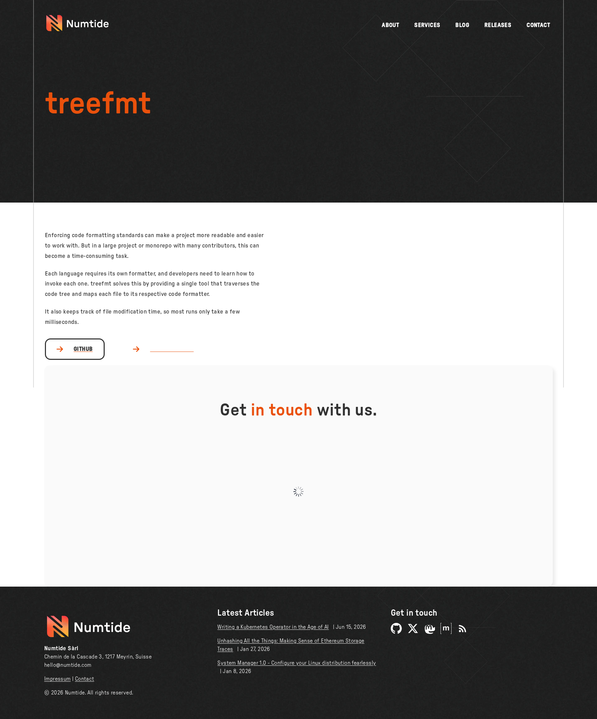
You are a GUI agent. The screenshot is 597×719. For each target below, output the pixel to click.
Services (427, 25)
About (390, 25)
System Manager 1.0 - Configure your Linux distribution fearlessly (296, 663)
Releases (497, 25)
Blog (462, 25)
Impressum (57, 679)
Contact (538, 25)
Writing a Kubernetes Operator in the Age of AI (273, 627)
